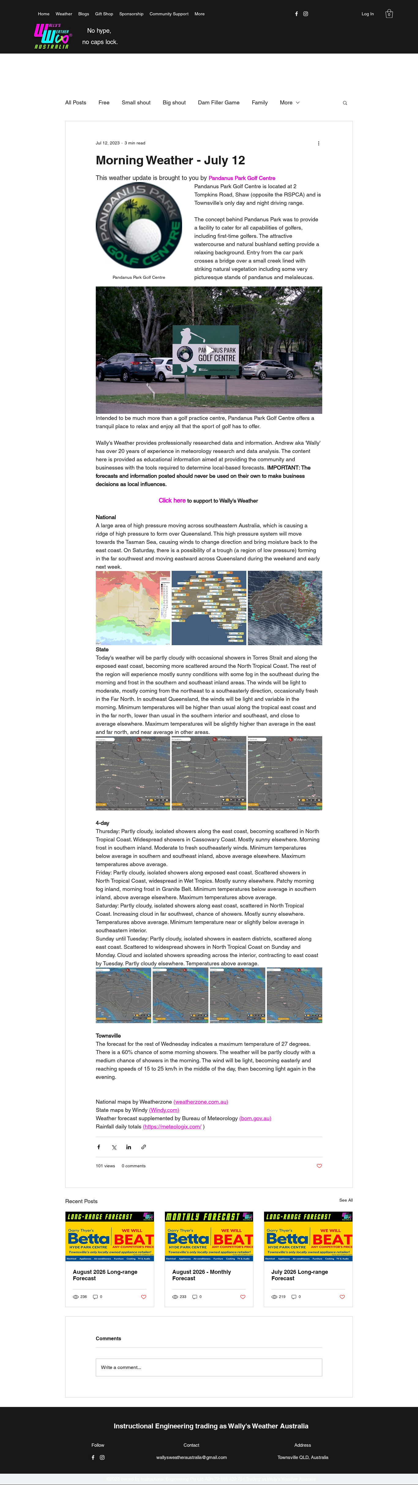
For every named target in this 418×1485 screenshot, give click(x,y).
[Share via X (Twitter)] (114, 1147)
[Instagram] (306, 14)
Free (104, 102)
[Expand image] (133, 608)
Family (260, 102)
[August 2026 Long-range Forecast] (109, 1236)
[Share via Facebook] (99, 1147)
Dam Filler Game (219, 102)
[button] (389, 13)
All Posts (75, 102)
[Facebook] (296, 14)
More (286, 102)
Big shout (174, 102)
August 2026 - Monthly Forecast (201, 1275)
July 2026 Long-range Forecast (299, 1275)
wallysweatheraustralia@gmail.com (191, 1457)
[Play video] (209, 350)
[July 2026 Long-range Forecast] (308, 1236)
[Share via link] (144, 1147)
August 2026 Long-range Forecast (105, 1275)
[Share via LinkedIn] (129, 1147)
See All (346, 1200)
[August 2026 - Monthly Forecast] (209, 1236)
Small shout (136, 102)
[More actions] (318, 143)
